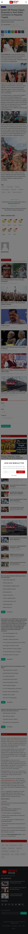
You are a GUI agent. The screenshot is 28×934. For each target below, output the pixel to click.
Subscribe (20, 472)
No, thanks (14, 475)
